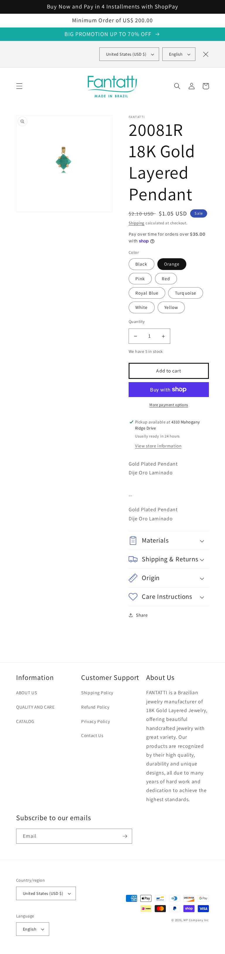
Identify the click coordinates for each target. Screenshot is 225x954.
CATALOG (25, 721)
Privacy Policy (95, 721)
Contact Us (92, 735)
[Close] (206, 54)
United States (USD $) (43, 893)
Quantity (137, 321)
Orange (172, 264)
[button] (19, 86)
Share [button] (142, 615)
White (141, 307)
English (176, 54)
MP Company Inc (196, 920)
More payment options (168, 404)
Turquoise (185, 293)
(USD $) (126, 54)
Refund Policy (95, 707)
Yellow (171, 307)
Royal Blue (146, 293)
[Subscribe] (125, 836)
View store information (158, 446)
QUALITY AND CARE (35, 707)
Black (141, 264)
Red (166, 278)
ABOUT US (26, 692)
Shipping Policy (97, 692)
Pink (140, 278)
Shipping (136, 222)
